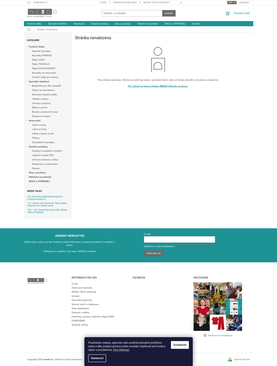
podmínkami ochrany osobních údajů (194, 246)
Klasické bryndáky (41, 51)
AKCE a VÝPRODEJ (39, 181)
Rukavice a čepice (41, 116)
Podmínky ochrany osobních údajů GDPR (93, 316)
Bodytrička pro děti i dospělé (46, 85)
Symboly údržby (80, 324)
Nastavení (97, 358)
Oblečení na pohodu (40, 177)
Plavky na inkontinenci (43, 90)
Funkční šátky (36, 46)
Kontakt (75, 296)
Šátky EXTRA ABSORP (43, 68)
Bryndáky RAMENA (42, 55)
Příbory (35, 138)
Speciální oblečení (39, 81)
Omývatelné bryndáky (43, 142)
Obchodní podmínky (82, 300)
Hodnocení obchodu (125, 2)
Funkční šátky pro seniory (45, 77)
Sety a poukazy (37, 172)
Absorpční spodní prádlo (44, 94)
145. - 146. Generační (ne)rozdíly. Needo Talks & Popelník (47, 211)
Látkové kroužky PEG (43, 155)
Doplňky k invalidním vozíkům (47, 151)
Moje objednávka (80, 308)
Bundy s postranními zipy (45, 111)
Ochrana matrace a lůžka (45, 159)
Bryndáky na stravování (44, 72)
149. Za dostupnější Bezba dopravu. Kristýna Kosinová (45, 197)
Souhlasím (179, 344)
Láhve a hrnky (39, 129)
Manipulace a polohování (45, 164)
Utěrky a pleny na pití (43, 133)
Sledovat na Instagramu (220, 335)
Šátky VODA (38, 59)
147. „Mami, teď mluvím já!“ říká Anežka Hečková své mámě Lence (47, 204)
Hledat (169, 13)
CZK (230, 2)
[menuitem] (34, 23)
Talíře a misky (39, 125)
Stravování (35, 120)
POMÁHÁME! (78, 320)
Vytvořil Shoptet (242, 359)
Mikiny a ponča (39, 107)
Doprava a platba (80, 312)
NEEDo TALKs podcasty (156, 2)
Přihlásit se (154, 253)
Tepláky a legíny (40, 99)
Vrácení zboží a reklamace (85, 304)
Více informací (121, 350)
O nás (103, 2)
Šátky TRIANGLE (41, 64)
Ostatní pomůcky (38, 146)
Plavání (36, 168)
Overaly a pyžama (41, 103)
